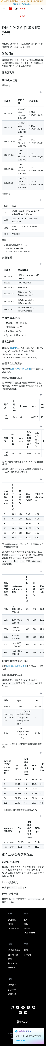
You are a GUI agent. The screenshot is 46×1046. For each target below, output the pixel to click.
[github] (12, 1007)
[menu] (4, 8)
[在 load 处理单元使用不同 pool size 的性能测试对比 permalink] (10, 464)
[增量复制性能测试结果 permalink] (24, 675)
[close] (41, 1031)
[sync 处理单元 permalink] (20, 893)
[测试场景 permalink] (16, 341)
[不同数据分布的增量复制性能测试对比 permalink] (38, 809)
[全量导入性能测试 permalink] (24, 363)
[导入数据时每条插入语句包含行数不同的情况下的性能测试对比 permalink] (20, 547)
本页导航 (21, 16)
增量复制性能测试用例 (16, 666)
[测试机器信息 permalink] (19, 80)
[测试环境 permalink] (16, 72)
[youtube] (25, 1012)
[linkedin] (23, 1007)
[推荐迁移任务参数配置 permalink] (34, 854)
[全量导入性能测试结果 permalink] (24, 377)
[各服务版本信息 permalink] (22, 318)
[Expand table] (41, 92)
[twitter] (17, 1007)
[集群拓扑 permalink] (14, 257)
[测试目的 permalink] (16, 53)
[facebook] (28, 1007)
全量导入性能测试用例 (20, 369)
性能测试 (14, 348)
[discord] (20, 1012)
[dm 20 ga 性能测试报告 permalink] (12, 33)
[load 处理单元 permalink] (19, 882)
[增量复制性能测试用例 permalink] (29, 661)
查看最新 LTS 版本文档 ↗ (23, 4)
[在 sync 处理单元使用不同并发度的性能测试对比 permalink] (8, 747)
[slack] (33, 1007)
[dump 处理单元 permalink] (21, 862)
